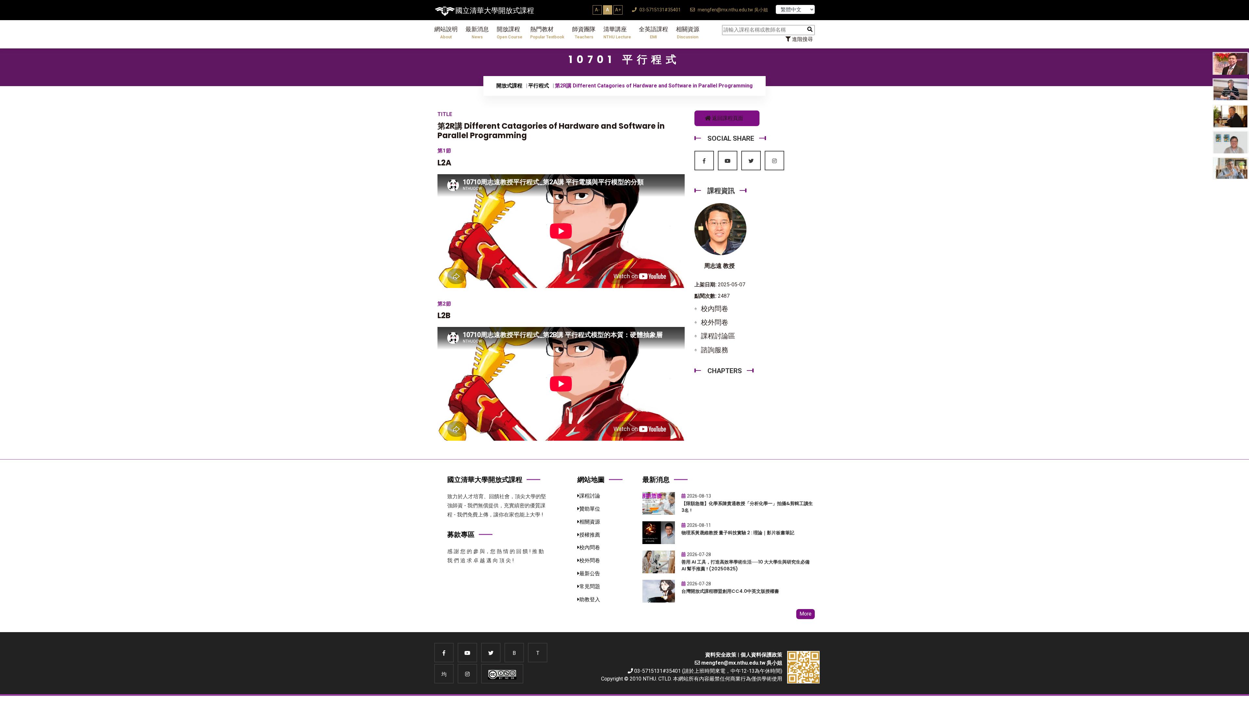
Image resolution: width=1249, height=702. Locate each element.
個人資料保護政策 (761, 655)
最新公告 (589, 573)
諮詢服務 (714, 350)
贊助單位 (589, 509)
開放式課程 (509, 86)
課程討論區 (718, 336)
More (805, 614)
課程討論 (589, 496)
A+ (618, 9)
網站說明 (446, 32)
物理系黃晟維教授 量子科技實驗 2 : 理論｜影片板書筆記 (737, 532)
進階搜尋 (802, 39)
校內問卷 (714, 309)
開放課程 (509, 32)
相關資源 (687, 32)
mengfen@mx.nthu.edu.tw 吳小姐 (732, 10)
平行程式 (538, 86)
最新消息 (477, 32)
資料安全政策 (720, 655)
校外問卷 (714, 322)
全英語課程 (653, 32)
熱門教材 (547, 32)
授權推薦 (589, 535)
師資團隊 (584, 32)
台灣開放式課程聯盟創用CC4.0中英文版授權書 (730, 591)
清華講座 (617, 32)
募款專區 (461, 534)
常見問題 (589, 586)
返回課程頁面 (727, 118)
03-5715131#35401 (659, 10)
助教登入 (589, 599)
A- (597, 9)
